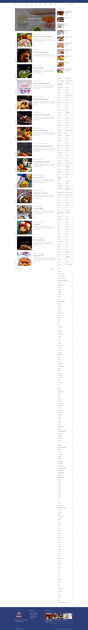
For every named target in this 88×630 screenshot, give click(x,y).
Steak (59, 254)
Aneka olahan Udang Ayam (43, 143)
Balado (59, 92)
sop (66, 246)
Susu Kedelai (68, 256)
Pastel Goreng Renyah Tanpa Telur (68, 50)
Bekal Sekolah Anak (65, 301)
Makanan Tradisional (60, 43)
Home (54, 628)
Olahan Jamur (65, 463)
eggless (67, 127)
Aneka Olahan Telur (65, 278)
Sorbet (59, 249)
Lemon (59, 160)
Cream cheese (60, 120)
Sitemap (31, 618)
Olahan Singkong (68, 192)
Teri (66, 259)
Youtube (45, 4)
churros (40, 159)
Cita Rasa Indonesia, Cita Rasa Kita (43, 36)
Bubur (40, 112)
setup (67, 239)
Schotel (67, 231)
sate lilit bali (68, 229)
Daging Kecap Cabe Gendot (41, 193)
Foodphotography (69, 130)
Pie (66, 207)
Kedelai (67, 145)
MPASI (65, 449)
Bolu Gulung (60, 102)
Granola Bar (68, 135)
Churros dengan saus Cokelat (41, 161)
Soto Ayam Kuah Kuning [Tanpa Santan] (69, 69)
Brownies (40, 206)
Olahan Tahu (35, 15)
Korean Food (60, 155)
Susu (59, 256)
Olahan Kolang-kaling (68, 189)
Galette (59, 132)
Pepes (59, 205)
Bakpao (67, 89)
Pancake (67, 197)
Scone (59, 234)
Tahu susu (59, 259)
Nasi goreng (68, 180)
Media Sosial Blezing (34, 613)
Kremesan (67, 155)
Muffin (59, 180)
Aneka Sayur (68, 83)
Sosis (67, 249)
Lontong (67, 160)
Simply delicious (60, 241)
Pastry (65, 486)
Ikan (66, 140)
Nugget (59, 183)
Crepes (67, 120)
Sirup (67, 241)
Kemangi (67, 147)
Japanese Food (60, 145)
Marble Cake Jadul (68, 17)
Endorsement (60, 130)
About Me (50, 4)
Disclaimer (71, 628)
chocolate (59, 112)
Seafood (67, 234)
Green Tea (40, 65)
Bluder (65, 310)
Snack (67, 244)
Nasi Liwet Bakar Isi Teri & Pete (69, 37)
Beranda (27, 4)
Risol (58, 221)
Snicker (59, 246)
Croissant (59, 122)
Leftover (65, 417)
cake (58, 17)
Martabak (65, 438)
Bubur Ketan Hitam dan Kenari (42, 114)
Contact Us (61, 628)
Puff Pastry (67, 212)
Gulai (67, 137)
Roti (58, 224)
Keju (58, 147)
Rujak (67, 224)
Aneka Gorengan (41, 96)
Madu (59, 165)
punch (67, 216)
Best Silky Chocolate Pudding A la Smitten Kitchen (68, 12)
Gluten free (60, 135)
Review (40, 81)
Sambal (67, 226)
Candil (67, 110)
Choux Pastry (68, 112)
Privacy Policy (67, 628)
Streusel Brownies (38, 208)
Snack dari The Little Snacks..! (41, 52)
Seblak (59, 236)
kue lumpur (65, 414)
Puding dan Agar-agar (60, 213)
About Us (57, 628)
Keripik (59, 150)
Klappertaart (60, 152)
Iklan (39, 34)
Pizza (59, 210)
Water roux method (69, 264)
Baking (59, 89)
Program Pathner (33, 616)
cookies (59, 117)
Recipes (31, 4)
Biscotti (67, 97)
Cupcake (67, 122)
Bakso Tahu (67, 24)
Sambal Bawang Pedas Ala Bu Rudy (68, 44)
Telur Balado (37, 224)
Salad (59, 226)
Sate (58, 229)
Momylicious (20, 4)
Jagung (67, 142)
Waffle (67, 261)
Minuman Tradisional (59, 178)
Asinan (67, 87)
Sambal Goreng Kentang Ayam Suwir (43, 146)
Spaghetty (67, 251)
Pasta (65, 484)
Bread (67, 102)
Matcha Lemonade (38, 68)
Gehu (67, 132)
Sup (66, 254)
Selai (66, 236)
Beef (65, 299)
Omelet (59, 197)
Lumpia (65, 424)
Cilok (66, 115)
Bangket (67, 92)
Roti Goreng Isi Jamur (39, 240)
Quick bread (65, 516)
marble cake (68, 169)
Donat (67, 125)
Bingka (59, 97)
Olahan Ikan (65, 461)
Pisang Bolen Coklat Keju (68, 57)
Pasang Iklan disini (33, 614)
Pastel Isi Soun (67, 62)
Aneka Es (59, 78)
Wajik (59, 264)
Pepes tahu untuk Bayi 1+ (35, 18)
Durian (59, 127)
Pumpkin (59, 216)
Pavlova (59, 202)
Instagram (40, 4)
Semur (59, 239)
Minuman (67, 174)
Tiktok (36, 4)
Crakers (67, 117)
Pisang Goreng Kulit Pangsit (41, 99)
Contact (55, 4)
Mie (58, 174)
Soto (58, 251)
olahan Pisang (60, 192)
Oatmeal (67, 183)
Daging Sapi (41, 190)
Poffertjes (67, 210)
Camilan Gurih (60, 110)
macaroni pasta (65, 426)
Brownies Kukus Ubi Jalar (68, 31)
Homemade (60, 140)
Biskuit (65, 308)
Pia (58, 207)
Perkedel (67, 205)
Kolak (67, 152)
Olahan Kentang (60, 188)
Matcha (65, 440)
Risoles (67, 221)
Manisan (59, 169)
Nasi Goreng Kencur (39, 177)
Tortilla (59, 261)
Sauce (59, 231)
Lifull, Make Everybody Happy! (41, 83)
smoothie (59, 244)
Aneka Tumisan (60, 87)
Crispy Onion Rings (38, 255)
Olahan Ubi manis (68, 194)
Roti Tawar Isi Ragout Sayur (41, 130)
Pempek (67, 202)
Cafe (58, 107)
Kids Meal (67, 150)
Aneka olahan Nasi (42, 175)
